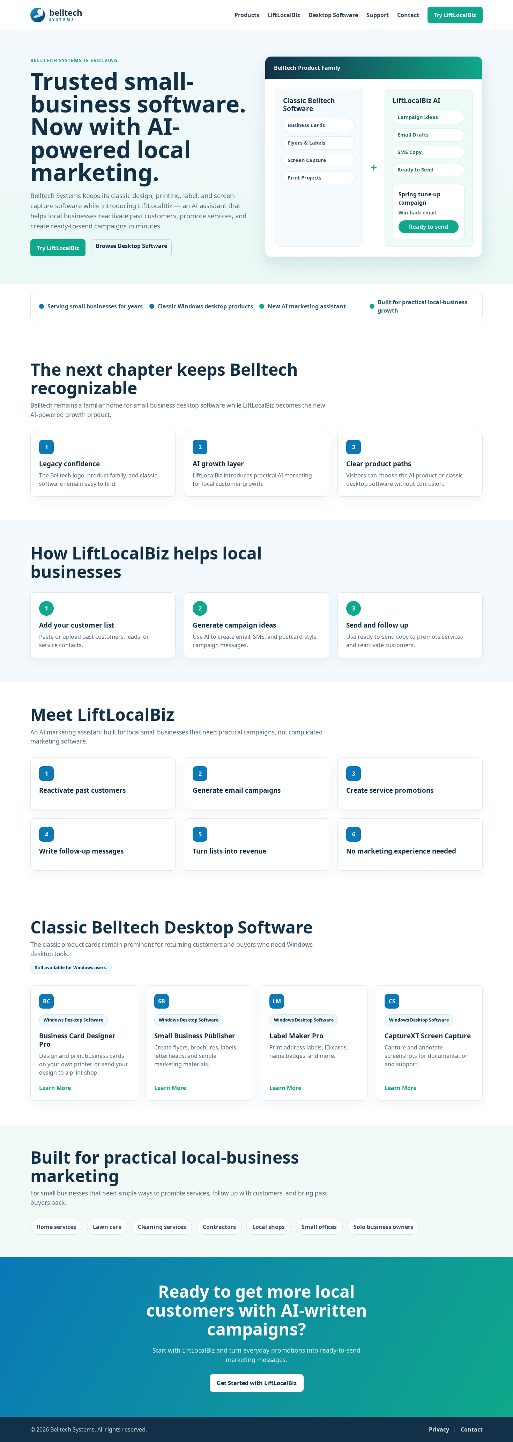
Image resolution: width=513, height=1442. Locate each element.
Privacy (439, 1429)
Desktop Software (333, 15)
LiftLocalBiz (284, 15)
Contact (408, 15)
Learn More (55, 1088)
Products (247, 15)
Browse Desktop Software (131, 246)
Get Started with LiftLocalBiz (257, 1383)
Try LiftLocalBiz (455, 15)
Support (377, 15)
